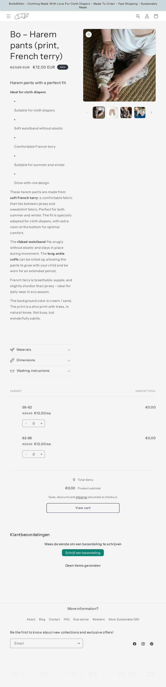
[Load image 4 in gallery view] (140, 113)
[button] (8, 16)
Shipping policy (138, 681)
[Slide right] (151, 112)
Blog (42, 619)
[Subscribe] (78, 643)
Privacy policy (95, 681)
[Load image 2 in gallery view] (112, 113)
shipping (81, 497)
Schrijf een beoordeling (82, 553)
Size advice (81, 619)
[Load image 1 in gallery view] (99, 113)
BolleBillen (34, 681)
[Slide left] (87, 112)
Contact (54, 619)
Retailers (99, 619)
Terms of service (116, 681)
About (31, 619)
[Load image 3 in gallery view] (126, 113)
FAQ (67, 619)
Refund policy (75, 681)
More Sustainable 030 (124, 619)
